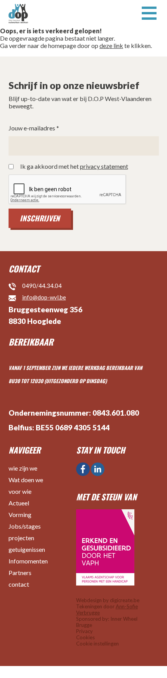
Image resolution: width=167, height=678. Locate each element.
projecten (21, 537)
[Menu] (149, 12)
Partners (20, 572)
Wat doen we (26, 479)
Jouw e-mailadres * (34, 128)
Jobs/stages (25, 526)
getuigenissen (27, 549)
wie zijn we (23, 468)
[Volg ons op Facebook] (83, 469)
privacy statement (104, 166)
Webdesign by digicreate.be (107, 600)
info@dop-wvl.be (44, 297)
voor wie (20, 491)
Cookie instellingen (97, 643)
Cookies (85, 637)
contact (19, 584)
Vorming (20, 514)
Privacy (84, 631)
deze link (111, 45)
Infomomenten (28, 561)
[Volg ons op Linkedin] (97, 469)
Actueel (19, 503)
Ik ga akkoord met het (74, 166)
